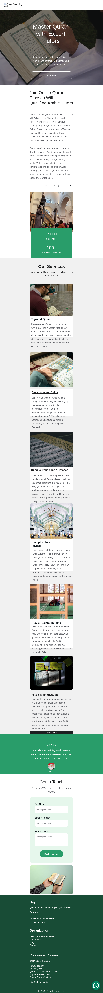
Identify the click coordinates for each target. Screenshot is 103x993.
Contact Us (35, 945)
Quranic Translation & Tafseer (49, 469)
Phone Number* (42, 831)
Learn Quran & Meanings (42, 936)
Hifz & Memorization (45, 694)
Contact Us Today (51, 185)
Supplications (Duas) (40, 974)
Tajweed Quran (41, 319)
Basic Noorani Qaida (45, 392)
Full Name (40, 804)
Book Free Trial (51, 854)
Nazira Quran (36, 969)
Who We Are (36, 939)
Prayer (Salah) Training (46, 622)
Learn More (51, 732)
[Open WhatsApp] (96, 985)
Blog (32, 942)
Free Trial (51, 75)
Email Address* (42, 818)
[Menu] (97, 5)
